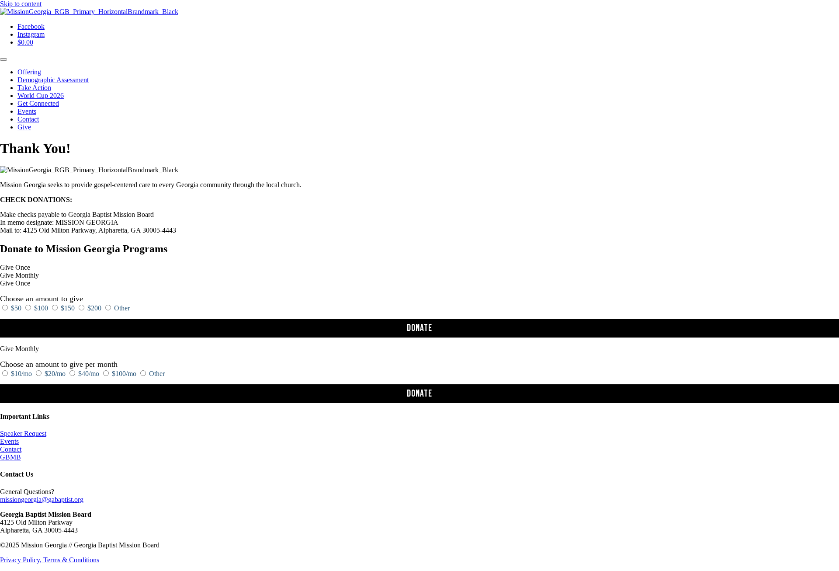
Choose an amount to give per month (59, 364)
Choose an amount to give (41, 298)
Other (121, 308)
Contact (10, 449)
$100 (41, 308)
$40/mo (88, 373)
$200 (94, 308)
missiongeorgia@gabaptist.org (41, 499)
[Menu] (3, 59)
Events (9, 441)
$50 (16, 308)
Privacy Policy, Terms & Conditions (49, 560)
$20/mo (55, 373)
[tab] (419, 268)
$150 (67, 308)
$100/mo (124, 373)
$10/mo (21, 373)
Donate (419, 328)
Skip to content (21, 3)
